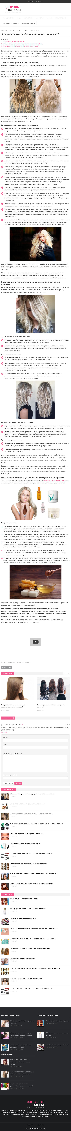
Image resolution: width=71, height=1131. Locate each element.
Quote (15, 754)
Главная (30, 1)
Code (17, 754)
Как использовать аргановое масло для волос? (27, 804)
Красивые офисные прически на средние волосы (28, 864)
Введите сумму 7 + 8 (10, 775)
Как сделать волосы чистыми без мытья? (25, 844)
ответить (4, 732)
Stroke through (11, 754)
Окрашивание (28, 18)
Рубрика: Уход (6, 667)
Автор (5, 737)
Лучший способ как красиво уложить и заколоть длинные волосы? (35, 968)
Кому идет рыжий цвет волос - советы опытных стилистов (31, 883)
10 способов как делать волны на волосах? (26, 978)
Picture (22, 754)
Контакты (39, 1)
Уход (18, 18)
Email (4, 744)
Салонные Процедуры (11, 23)
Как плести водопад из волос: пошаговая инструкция (30, 948)
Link (19, 754)
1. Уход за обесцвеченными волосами (13, 41)
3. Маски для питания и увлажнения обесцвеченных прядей (20, 46)
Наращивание (60, 18)
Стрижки (49, 18)
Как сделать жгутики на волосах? (22, 958)
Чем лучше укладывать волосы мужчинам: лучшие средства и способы (36, 824)
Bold (4, 754)
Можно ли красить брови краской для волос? (27, 834)
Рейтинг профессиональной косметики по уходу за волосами (33, 938)
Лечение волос (8, 18)
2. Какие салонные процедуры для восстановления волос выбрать (22, 44)
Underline (9, 754)
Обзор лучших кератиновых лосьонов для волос (28, 909)
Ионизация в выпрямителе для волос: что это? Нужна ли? (31, 854)
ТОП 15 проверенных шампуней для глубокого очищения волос (33, 929)
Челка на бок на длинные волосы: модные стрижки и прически (33, 873)
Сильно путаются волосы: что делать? (24, 899)
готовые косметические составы (54, 480)
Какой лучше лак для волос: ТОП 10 (23, 919)
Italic (6, 754)
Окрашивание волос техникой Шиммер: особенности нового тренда (20, 1062)
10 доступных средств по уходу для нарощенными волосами (32, 794)
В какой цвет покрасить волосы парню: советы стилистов (31, 814)
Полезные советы (28, 23)
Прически (39, 18)
